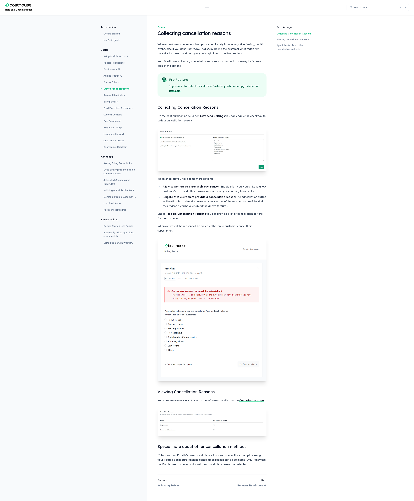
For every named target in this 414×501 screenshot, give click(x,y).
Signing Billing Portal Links (118, 163)
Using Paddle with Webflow (118, 242)
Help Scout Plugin (113, 127)
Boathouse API (112, 69)
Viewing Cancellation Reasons (293, 39)
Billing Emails (111, 101)
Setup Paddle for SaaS (116, 56)
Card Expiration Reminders (118, 108)
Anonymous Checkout (115, 147)
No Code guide (112, 40)
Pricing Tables (111, 82)
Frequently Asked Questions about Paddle (119, 234)
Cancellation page (251, 400)
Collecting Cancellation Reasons (294, 33)
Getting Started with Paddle (118, 226)
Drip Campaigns (112, 121)
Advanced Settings (212, 116)
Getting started (112, 33)
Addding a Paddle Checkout (119, 190)
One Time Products (114, 140)
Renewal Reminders (114, 95)
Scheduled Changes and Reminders (117, 182)
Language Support (114, 134)
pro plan (174, 90)
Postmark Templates (115, 209)
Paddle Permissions (114, 62)
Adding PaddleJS (113, 75)
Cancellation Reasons (117, 88)
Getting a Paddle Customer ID (120, 196)
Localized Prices (112, 203)
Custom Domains (113, 114)
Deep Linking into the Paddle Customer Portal (119, 171)
